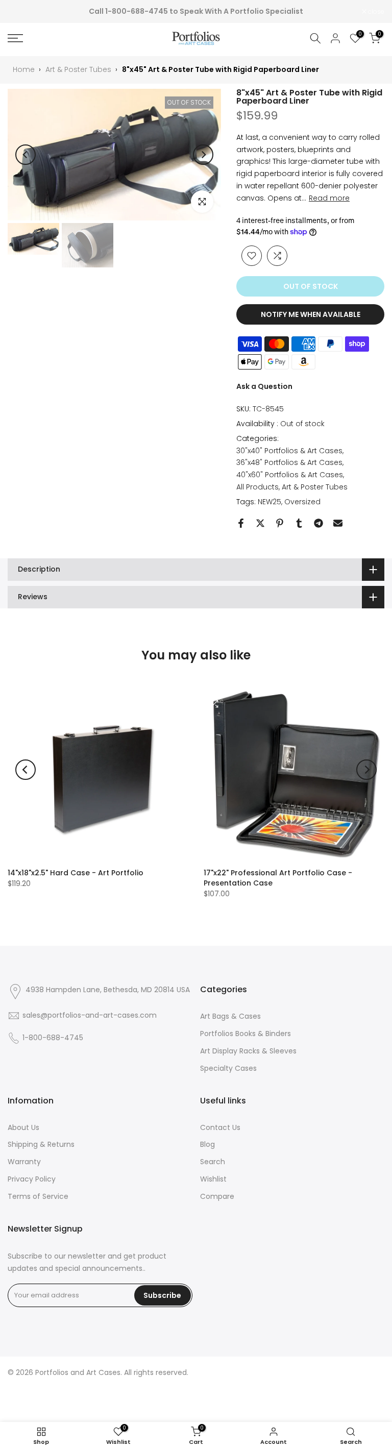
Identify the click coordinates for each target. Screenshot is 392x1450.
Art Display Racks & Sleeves (248, 1051)
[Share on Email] (337, 523)
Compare (217, 1196)
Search (212, 1162)
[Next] (203, 154)
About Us (23, 1127)
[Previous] (25, 154)
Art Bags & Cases (230, 1016)
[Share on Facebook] (241, 523)
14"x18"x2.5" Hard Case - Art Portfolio (75, 873)
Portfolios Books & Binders (245, 1033)
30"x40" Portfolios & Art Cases (289, 451)
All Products (257, 487)
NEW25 (269, 502)
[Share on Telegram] (318, 523)
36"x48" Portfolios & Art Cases (289, 462)
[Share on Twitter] (260, 523)
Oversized (302, 502)
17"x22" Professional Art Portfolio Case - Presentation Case (278, 878)
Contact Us (220, 1127)
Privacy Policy (32, 1179)
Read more (329, 198)
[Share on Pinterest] (279, 523)
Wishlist (213, 1179)
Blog (207, 1144)
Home (24, 69)
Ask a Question (264, 386)
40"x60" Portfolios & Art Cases (289, 475)
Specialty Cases (228, 1068)
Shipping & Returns (41, 1144)
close (21, 12)
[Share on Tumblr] (299, 523)
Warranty (24, 1162)
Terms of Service (38, 1196)
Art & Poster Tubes (78, 69)
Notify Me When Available (310, 314)
